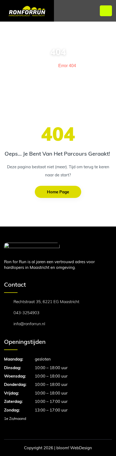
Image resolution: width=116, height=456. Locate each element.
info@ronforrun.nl (29, 323)
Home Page (58, 191)
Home (44, 65)
